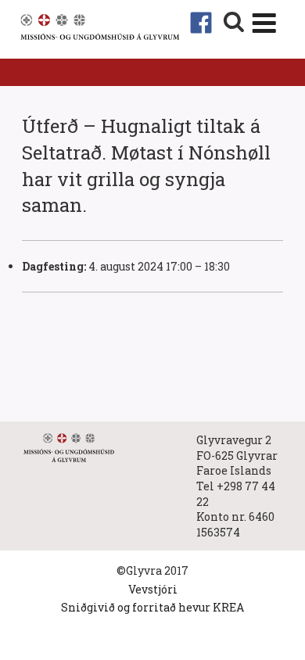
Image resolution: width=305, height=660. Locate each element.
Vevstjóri (153, 589)
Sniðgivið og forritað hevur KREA (152, 607)
